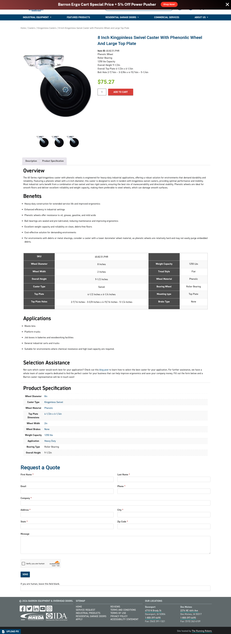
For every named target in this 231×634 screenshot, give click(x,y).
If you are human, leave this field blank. (40, 583)
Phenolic (48, 408)
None (46, 429)
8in (45, 396)
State (24, 521)
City (120, 509)
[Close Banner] (227, 4)
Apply (79, 619)
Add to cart (120, 92)
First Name (27, 474)
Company (26, 498)
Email (23, 486)
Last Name (123, 474)
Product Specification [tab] (53, 161)
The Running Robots (202, 631)
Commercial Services (166, 17)
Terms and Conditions (123, 609)
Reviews (115, 606)
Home (23, 28)
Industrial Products (88, 613)
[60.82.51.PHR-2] (57, 142)
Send (25, 574)
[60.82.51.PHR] (58, 84)
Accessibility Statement (124, 619)
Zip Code (122, 521)
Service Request (85, 609)
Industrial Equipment (36, 17)
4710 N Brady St (153, 610)
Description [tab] (31, 161)
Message (25, 533)
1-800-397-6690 (153, 617)
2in (45, 423)
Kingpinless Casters (46, 28)
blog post (104, 369)
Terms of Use (118, 613)
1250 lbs (48, 435)
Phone (121, 486)
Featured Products (78, 17)
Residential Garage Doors (120, 17)
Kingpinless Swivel (53, 402)
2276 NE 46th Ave (189, 610)
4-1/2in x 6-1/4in (53, 413)
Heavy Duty (50, 441)
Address (25, 509)
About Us (200, 17)
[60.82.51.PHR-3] (73, 142)
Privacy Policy (119, 616)
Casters (31, 28)
